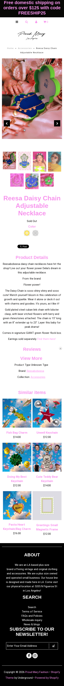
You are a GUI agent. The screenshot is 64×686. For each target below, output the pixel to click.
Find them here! (46, 339)
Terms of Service (32, 611)
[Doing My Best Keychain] (16, 470)
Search (32, 607)
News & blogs (32, 624)
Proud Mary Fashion (37, 672)
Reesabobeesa (35, 371)
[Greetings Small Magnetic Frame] (47, 519)
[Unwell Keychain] (47, 426)
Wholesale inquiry (32, 620)
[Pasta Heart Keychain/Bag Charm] (16, 518)
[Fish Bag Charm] (16, 426)
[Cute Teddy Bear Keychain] (47, 470)
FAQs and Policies (32, 615)
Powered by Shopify (46, 677)
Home (10, 48)
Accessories (25, 48)
